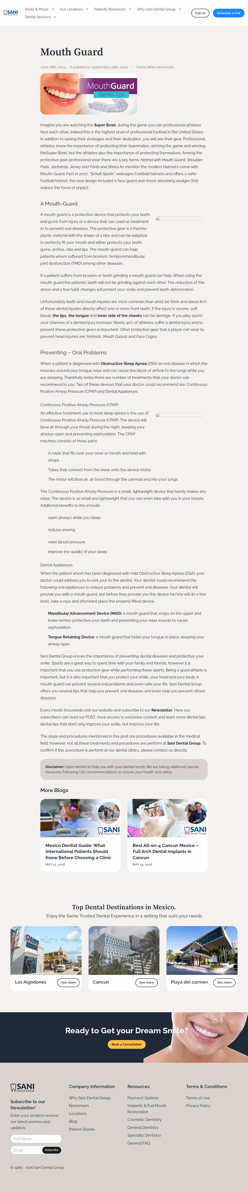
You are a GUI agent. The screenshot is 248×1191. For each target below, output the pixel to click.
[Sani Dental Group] (10, 13)
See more (68, 982)
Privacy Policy (198, 1105)
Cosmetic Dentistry (144, 1119)
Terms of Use (198, 1098)
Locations (78, 1113)
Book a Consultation (127, 1044)
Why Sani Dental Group (89, 1098)
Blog (73, 1121)
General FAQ (138, 1143)
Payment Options (142, 1098)
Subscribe (51, 1150)
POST (90, 717)
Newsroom (79, 1105)
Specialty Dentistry (144, 1135)
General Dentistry (143, 1127)
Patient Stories (82, 1129)
